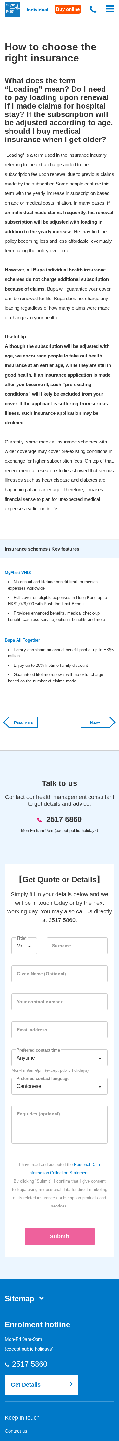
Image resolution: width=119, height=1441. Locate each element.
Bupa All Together (22, 640)
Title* (22, 938)
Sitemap (19, 1298)
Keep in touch (22, 1418)
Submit (59, 1236)
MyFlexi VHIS (18, 572)
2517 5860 (64, 819)
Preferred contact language (43, 1078)
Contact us (16, 1431)
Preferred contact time (38, 1050)
